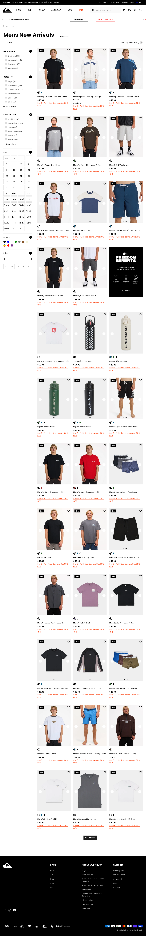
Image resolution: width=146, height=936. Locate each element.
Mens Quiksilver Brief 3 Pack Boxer (123, 492)
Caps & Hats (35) (15, 89)
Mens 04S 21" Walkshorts (119, 165)
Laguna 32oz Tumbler (118, 361)
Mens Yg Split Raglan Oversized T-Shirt (53, 230)
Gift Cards (86, 909)
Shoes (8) (12, 98)
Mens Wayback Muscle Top (84, 819)
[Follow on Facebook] (5, 910)
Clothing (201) (14, 56)
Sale (81, 10)
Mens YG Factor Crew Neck (48, 165)
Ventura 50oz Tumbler (82, 361)
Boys (70, 10)
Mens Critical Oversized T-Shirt (122, 819)
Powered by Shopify (136, 930)
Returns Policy (119, 875)
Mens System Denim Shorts (84, 296)
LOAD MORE (90, 837)
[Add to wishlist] (68, 50)
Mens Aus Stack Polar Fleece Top (122, 754)
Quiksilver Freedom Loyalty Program (93, 880)
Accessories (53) (15, 60)
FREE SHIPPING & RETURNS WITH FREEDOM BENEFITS (31, 2)
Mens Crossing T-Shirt (82, 230)
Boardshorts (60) (16, 123)
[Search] (92, 10)
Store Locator (87, 875)
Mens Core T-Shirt (44, 557)
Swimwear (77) (15, 85)
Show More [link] (11, 106)
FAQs (115, 883)
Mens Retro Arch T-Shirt (47, 819)
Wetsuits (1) (13, 68)
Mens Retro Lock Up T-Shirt (84, 557)
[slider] (4, 259)
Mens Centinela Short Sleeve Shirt (51, 623)
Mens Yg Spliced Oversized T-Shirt (87, 165)
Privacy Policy (87, 900)
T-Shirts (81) (13, 119)
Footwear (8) (14, 64)
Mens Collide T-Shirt (81, 623)
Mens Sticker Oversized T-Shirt (122, 623)
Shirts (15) (12, 135)
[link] (17, 56)
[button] (20, 10)
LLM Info (116, 888)
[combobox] (108, 10)
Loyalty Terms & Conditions (93, 885)
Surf (30, 10)
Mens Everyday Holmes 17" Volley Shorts (89, 754)
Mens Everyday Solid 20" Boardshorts (124, 557)
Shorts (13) (13, 139)
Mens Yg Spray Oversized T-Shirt (50, 492)
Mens (19, 10)
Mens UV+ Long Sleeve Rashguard (87, 688)
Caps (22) (12, 127)
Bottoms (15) (14, 93)
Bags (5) (12, 102)
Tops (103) (12, 81)
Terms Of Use (87, 904)
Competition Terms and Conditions (92, 895)
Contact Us (118, 879)
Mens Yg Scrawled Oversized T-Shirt (52, 97)
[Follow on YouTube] (14, 910)
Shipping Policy (119, 871)
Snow (42, 10)
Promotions (86, 890)
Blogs (84, 871)
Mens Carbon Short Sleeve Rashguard (52, 688)
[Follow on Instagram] (9, 910)
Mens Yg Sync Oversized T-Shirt (50, 296)
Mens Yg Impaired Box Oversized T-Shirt (53, 361)
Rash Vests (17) (15, 131)
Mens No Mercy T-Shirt (46, 754)
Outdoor (56, 10)
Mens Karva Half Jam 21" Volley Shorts (124, 230)
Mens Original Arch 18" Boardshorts (123, 426)
